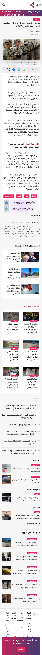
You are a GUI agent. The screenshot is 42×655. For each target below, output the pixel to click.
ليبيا (7, 623)
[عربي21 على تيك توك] (8, 14)
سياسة (37, 494)
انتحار (26, 196)
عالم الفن (13, 618)
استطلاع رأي (21, 632)
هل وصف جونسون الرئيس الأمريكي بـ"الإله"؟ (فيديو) (12, 257)
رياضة (29, 624)
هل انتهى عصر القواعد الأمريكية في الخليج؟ (19, 442)
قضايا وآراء (20, 620)
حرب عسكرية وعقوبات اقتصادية (21, 425)
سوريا (7, 626)
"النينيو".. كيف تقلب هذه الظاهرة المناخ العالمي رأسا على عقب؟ (32, 356)
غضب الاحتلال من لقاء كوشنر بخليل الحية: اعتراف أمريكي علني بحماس (19, 407)
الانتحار (19, 96)
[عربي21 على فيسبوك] (23, 14)
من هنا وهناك (32, 11)
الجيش (27, 144)
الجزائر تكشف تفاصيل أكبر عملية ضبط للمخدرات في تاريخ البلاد (32, 383)
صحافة (29, 627)
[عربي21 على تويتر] (19, 14)
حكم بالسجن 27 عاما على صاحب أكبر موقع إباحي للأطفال (26, 481)
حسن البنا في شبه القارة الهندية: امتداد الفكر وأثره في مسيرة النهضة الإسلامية (18, 452)
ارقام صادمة (9, 196)
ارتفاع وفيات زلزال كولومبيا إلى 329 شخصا (12, 327)
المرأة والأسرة (7, 11)
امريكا (34, 196)
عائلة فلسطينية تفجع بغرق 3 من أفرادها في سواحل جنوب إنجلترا (26, 558)
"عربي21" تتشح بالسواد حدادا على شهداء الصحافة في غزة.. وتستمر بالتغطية (26, 517)
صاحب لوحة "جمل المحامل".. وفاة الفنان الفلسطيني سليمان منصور (20, 433)
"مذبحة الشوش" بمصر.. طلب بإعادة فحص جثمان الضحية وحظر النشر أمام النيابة (11, 383)
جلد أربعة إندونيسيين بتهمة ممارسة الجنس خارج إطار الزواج (25, 600)
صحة (14, 624)
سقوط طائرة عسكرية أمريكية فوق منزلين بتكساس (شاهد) (13, 273)
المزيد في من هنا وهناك (31, 306)
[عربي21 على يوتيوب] (15, 14)
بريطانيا (7, 629)
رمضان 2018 (18, 11)
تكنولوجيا (13, 621)
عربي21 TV (13, 615)
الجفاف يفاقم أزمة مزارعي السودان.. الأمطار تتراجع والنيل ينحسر (12, 356)
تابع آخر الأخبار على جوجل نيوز (24, 203)
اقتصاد (29, 621)
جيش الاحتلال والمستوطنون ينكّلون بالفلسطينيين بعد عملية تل (28, 499)
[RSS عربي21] (4, 14)
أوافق (21, 649)
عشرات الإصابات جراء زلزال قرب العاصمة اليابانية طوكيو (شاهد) (31, 328)
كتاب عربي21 (21, 616)
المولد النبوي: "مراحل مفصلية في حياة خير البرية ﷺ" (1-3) (18, 416)
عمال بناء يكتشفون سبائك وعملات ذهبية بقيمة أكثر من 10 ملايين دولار (25, 572)
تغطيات (28, 618)
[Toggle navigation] (11, 5)
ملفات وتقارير (29, 630)
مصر (7, 632)
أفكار (22, 628)
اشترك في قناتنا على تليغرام (23, 209)
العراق (7, 620)
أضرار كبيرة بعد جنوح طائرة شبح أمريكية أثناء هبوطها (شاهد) (26, 470)
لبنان (7, 634)
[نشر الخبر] (8, 70)
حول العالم (35, 15)
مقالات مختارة (21, 624)
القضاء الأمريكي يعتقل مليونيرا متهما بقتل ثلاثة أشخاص (13, 289)
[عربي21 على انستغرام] (12, 14)
